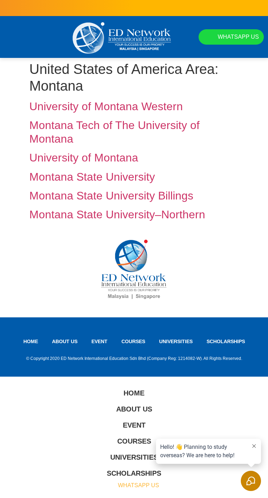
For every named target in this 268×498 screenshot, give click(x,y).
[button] (10, 37)
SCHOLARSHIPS (226, 341)
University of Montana (83, 157)
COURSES (133, 341)
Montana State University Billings (111, 195)
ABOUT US (64, 341)
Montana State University (92, 177)
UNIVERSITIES (176, 341)
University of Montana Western (106, 106)
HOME (30, 341)
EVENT (99, 341)
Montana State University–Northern (117, 214)
